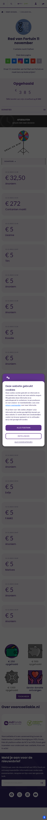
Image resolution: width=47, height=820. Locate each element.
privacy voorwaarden (13, 405)
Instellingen (23, 436)
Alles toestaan (23, 428)
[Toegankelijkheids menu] (44, 817)
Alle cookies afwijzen (23, 442)
